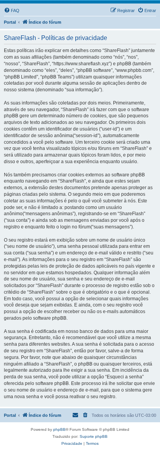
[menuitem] (11, 10)
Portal (10, 22)
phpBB (59, 429)
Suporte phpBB (94, 436)
